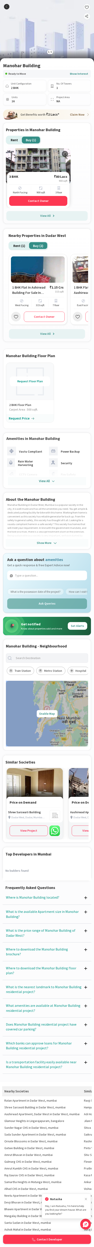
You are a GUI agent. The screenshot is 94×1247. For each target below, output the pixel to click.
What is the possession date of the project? (35, 592)
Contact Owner (38, 201)
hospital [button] (80, 671)
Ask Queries (47, 603)
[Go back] (6, 6)
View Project (28, 831)
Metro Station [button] (53, 671)
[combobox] (50, 658)
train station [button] (23, 671)
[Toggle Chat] (85, 1224)
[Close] (86, 1199)
